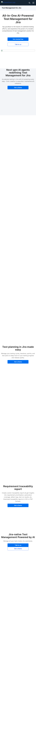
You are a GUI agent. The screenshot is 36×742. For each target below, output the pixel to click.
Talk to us (18, 44)
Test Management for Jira (11, 8)
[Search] (29, 2)
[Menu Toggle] (33, 2)
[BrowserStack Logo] (8, 2)
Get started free (18, 39)
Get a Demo (18, 87)
